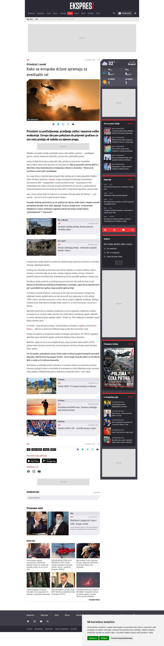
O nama (29, 629)
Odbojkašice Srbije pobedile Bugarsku (119, 194)
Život (98, 13)
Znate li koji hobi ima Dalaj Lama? (119, 431)
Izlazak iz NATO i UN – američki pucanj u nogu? (63, 428)
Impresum (49, 629)
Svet (70, 13)
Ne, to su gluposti (113, 253)
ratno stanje (36, 449)
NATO (53, 449)
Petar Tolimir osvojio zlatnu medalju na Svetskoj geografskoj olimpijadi (119, 148)
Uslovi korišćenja (61, 629)
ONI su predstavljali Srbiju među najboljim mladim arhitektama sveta (119, 157)
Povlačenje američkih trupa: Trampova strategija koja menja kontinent (63, 407)
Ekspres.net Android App (49, 461)
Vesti (49, 13)
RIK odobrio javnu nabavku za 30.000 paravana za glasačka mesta (119, 201)
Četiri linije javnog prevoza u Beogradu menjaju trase (119, 186)
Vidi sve (130, 123)
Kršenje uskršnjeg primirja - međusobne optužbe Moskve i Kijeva (63, 247)
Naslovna (31, 13)
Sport (83, 13)
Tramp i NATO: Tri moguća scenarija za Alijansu (63, 386)
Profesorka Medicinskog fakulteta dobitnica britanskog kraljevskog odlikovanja (119, 130)
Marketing (39, 629)
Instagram (34, 471)
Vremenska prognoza (119, 63)
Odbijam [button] (104, 638)
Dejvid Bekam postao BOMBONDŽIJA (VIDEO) (119, 404)
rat (29, 449)
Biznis (55, 13)
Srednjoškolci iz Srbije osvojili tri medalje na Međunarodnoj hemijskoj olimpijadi (119, 166)
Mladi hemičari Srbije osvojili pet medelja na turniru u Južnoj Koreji (119, 139)
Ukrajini (52, 179)
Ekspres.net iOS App (33, 461)
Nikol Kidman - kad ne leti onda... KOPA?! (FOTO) (119, 413)
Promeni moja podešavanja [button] (121, 638)
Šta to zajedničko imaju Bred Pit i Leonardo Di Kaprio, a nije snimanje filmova (119, 422)
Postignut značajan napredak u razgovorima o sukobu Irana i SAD (119, 210)
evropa (46, 449)
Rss (132, 230)
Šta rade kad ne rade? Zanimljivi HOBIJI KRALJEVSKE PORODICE (119, 440)
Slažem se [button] (93, 638)
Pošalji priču (126, 13)
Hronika (63, 13)
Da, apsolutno (112, 249)
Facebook (28, 471)
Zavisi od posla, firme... (115, 257)
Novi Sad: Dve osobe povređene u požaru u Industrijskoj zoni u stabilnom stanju (119, 218)
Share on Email (73, 124)
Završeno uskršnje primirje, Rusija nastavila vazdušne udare (63, 226)
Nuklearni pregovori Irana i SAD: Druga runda (63, 523)
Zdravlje (91, 13)
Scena (76, 13)
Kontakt (74, 629)
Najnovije (40, 13)
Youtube (39, 471)
